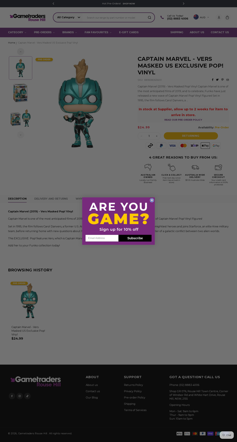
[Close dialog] (151, 200)
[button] (118, 217)
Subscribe (135, 238)
